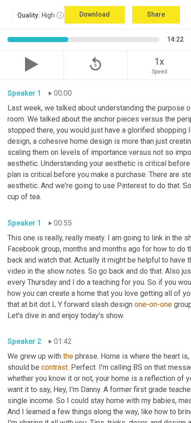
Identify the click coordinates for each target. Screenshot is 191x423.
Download (94, 14)
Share (156, 14)
